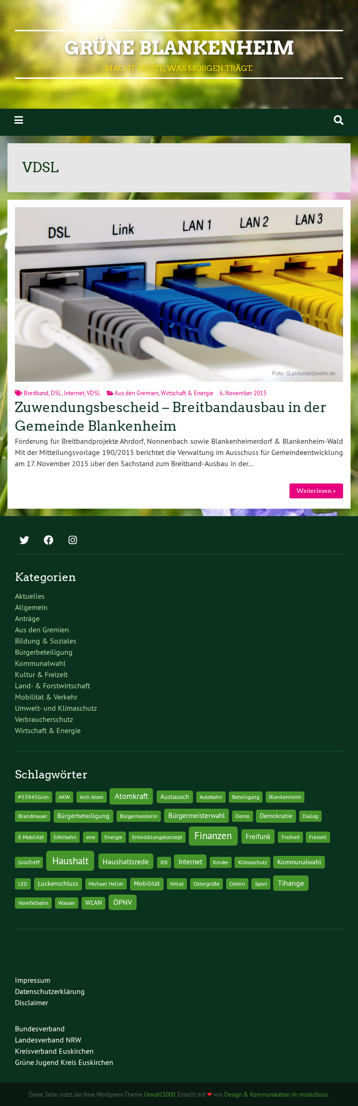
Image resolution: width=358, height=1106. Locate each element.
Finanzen (213, 835)
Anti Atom (91, 796)
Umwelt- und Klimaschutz (56, 708)
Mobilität (147, 883)
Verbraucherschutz (44, 719)
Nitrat (177, 883)
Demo (242, 815)
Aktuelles (30, 596)
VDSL (94, 393)
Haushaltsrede (126, 861)
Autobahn (211, 796)
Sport (261, 883)
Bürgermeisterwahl (196, 815)
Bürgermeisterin (139, 815)
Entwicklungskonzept (157, 836)
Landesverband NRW (48, 1039)
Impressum (32, 980)
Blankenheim (285, 796)
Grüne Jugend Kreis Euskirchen (64, 1062)
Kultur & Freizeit (41, 674)
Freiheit (291, 836)
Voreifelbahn (33, 902)
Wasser (66, 902)
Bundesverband (40, 1028)
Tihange (291, 883)
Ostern (237, 883)
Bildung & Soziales (45, 640)
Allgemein (31, 607)
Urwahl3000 (159, 1094)
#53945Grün (33, 796)
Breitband (36, 393)
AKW (64, 796)
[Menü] (18, 120)
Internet (74, 393)
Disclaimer (31, 1002)
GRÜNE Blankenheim (179, 48)
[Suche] (339, 120)
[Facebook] (48, 541)
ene (90, 836)
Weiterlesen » (316, 490)
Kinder (220, 862)
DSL (56, 393)
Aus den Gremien (136, 393)
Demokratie (276, 816)
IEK (164, 862)
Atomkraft (131, 796)
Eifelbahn (65, 836)
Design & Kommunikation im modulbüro (276, 1094)
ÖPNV (122, 902)
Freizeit (317, 836)
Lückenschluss (58, 883)
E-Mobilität (31, 836)
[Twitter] (24, 541)
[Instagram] (72, 541)
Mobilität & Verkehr (46, 696)
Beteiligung (245, 796)
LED (23, 883)
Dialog (310, 815)
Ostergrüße (206, 883)
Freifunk (258, 836)
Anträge (27, 618)
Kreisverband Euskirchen (54, 1051)
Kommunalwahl (40, 663)
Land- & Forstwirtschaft (52, 685)
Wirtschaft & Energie (187, 393)
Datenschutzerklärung (50, 991)
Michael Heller (106, 883)
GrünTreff (29, 862)
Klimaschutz (252, 862)
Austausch (174, 796)
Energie (113, 836)
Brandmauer (32, 815)
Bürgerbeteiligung (44, 652)
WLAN (93, 902)
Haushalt (70, 860)
